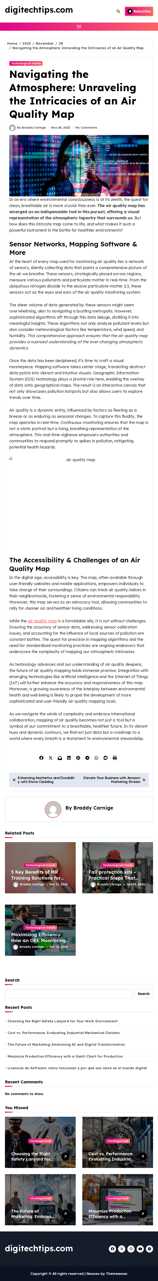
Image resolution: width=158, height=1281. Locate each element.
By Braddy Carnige (31, 127)
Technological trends (26, 63)
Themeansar (116, 1274)
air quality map (42, 620)
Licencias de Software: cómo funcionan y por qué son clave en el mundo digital (77, 1068)
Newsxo (93, 1274)
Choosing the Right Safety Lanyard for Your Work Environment (63, 1021)
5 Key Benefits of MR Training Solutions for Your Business (36, 878)
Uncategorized (40, 1141)
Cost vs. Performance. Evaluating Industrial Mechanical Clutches (64, 1033)
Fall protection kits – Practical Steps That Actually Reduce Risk (112, 878)
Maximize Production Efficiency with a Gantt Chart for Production (65, 1056)
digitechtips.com (39, 10)
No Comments (86, 127)
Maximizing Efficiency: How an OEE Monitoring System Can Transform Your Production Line (38, 943)
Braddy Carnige (93, 808)
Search (12, 980)
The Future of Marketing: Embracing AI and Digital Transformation (66, 1044)
